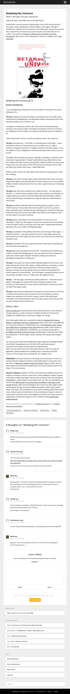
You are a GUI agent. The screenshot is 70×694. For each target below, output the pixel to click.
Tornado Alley (15, 647)
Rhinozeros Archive (21, 641)
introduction (10, 380)
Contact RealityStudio (13, 664)
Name (20, 587)
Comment (35, 562)
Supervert (10, 675)
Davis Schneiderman (13, 311)
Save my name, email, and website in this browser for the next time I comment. (35, 595)
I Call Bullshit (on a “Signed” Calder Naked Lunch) (30, 630)
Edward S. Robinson (31, 411)
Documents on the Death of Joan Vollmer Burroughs (27, 625)
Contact (56, 691)
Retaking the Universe (42, 404)
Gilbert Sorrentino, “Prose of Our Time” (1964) (20, 613)
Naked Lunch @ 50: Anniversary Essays (22, 332)
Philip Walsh (45, 411)
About (49, 691)
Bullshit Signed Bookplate (19, 636)
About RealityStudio (13, 659)
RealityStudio (9, 2)
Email (49, 587)
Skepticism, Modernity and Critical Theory (29, 363)
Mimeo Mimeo (11, 669)
